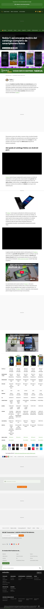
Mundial (29, 30)
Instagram (38, 11)
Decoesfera (5, 590)
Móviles (5, 30)
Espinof (19, 579)
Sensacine (20, 577)
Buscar (40, 568)
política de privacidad (18, 537)
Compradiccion (5, 591)
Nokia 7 (17, 92)
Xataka (4, 577)
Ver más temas (6, 563)
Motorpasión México (36, 599)
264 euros (18, 437)
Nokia (15, 456)
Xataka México (5, 598)
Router (15, 30)
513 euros (11, 437)
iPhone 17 (29, 528)
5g (16, 558)
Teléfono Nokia (21, 456)
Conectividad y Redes (34, 560)
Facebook (11, 48)
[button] (11, 79)
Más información (7, 607)
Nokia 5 (26, 284)
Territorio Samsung (33, 556)
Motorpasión (36, 577)
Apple (17, 554)
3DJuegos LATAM (13, 598)
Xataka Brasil (5, 600)
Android (4, 558)
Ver (22, 486)
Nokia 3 (19, 289)
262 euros (26, 437)
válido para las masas (23, 258)
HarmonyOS (10, 30)
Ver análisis (11, 440)
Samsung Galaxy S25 (22, 528)
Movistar (4, 554)
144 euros (41, 437)
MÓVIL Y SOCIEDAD (14, 11)
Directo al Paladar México (29, 599)
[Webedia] (5, 572)
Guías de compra (19, 556)
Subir (38, 572)
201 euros (33, 437)
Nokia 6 (35, 252)
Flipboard (36, 11)
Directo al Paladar (29, 577)
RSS (16, 544)
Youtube (40, 11)
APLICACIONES (22, 11)
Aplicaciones (5, 556)
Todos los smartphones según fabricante (25, 453)
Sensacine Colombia (20, 601)
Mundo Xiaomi (5, 584)
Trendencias (5, 588)
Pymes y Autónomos (12, 591)
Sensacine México (21, 598)
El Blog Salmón (13, 588)
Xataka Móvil (5, 579)
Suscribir (21, 535)
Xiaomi (31, 554)
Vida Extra (12, 579)
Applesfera (4, 581)
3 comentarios (6, 48)
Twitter (42, 11)
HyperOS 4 (24, 30)
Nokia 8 (8, 177)
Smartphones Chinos (20, 560)
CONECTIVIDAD (6, 11)
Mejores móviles (14, 528)
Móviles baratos (35, 30)
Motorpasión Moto (37, 579)
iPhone (31, 558)
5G (39, 30)
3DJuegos (12, 577)
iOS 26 (34, 528)
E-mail (16, 48)
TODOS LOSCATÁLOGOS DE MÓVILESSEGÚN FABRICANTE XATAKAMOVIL (4, 447)
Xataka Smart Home (6, 582)
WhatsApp (5, 560)
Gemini (19, 30)
